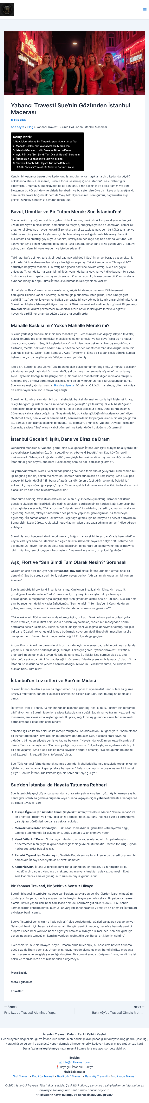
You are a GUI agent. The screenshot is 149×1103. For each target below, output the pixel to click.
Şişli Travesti (21, 1076)
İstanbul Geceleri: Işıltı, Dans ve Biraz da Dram (43, 150)
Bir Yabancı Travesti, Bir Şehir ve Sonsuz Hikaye (47, 167)
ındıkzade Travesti (124, 1076)
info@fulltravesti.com (77, 1062)
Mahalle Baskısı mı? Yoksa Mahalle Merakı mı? (43, 145)
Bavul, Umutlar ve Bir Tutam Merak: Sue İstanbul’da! (46, 141)
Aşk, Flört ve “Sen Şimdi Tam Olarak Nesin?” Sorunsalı (48, 154)
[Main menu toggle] (145, 9)
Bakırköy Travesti (96, 1076)
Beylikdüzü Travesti (69, 1076)
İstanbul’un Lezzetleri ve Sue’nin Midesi (39, 158)
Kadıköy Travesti (43, 1076)
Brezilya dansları (64, 385)
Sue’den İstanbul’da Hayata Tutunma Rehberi (42, 163)
